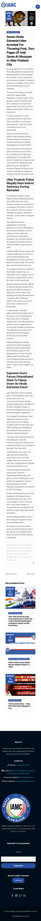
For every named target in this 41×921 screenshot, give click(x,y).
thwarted (19, 398)
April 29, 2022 (9, 16)
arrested (25, 69)
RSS (14, 560)
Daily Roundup (13, 32)
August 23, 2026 (10, 592)
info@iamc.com (26, 777)
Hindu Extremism (20, 554)
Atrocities (11, 545)
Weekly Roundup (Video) (18, 659)
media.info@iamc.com (25, 781)
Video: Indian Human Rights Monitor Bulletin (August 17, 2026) (19, 664)
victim (28, 207)
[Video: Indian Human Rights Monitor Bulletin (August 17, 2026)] (20, 643)
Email (18, 852)
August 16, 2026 (10, 679)
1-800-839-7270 (22, 765)
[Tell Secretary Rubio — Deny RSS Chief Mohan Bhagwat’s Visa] (20, 685)
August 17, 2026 (10, 637)
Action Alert (14, 700)
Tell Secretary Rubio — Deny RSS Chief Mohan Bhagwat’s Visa (19, 706)
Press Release (15, 613)
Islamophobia (12, 557)
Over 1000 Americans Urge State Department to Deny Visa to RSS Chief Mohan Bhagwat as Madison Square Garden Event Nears (20, 621)
